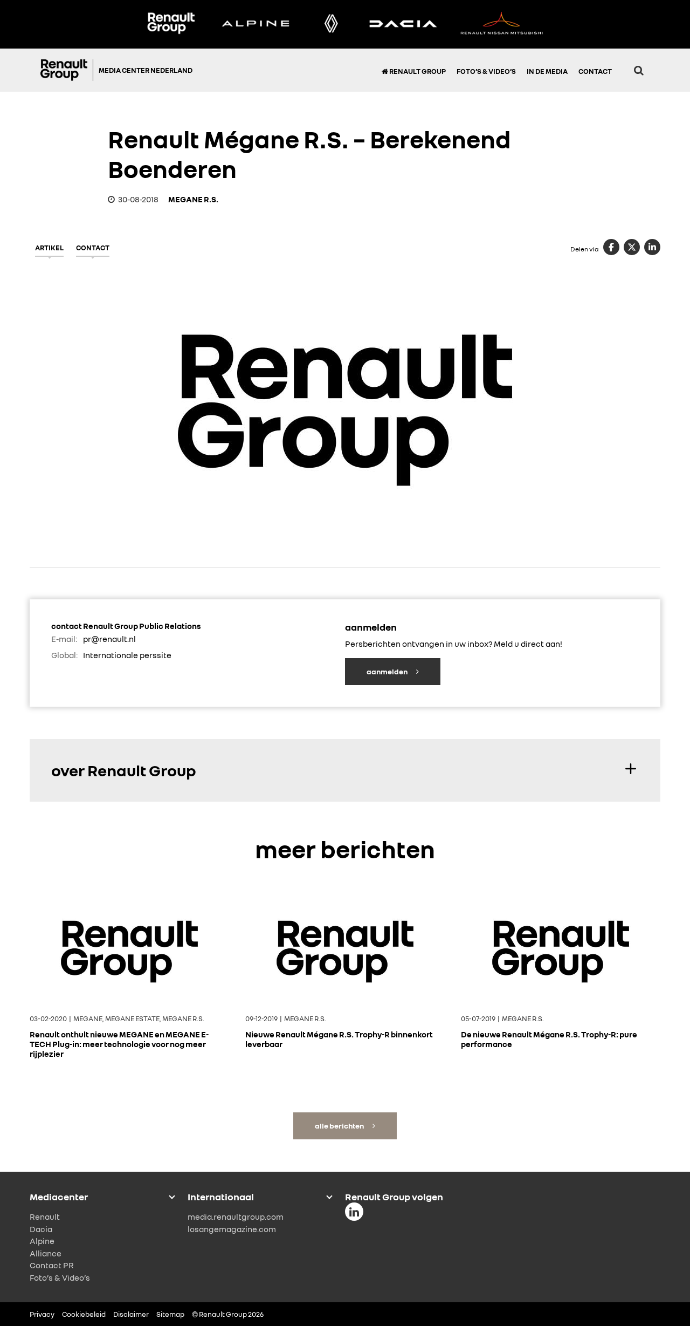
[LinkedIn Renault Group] (354, 1211)
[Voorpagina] (66, 70)
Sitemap (170, 1314)
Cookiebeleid (84, 1314)
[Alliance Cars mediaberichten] (501, 24)
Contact (595, 71)
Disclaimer (131, 1314)
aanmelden (388, 671)
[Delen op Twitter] (632, 247)
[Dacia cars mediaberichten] (403, 24)
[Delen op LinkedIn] (652, 247)
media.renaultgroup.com (236, 1216)
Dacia (41, 1229)
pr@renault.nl (109, 639)
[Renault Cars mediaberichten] (331, 24)
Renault (45, 1216)
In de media (547, 71)
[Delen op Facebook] (611, 247)
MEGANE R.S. (193, 199)
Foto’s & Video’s (486, 71)
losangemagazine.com (232, 1229)
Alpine (42, 1241)
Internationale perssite (127, 655)
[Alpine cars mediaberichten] (255, 24)
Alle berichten (340, 1125)
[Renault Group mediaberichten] (171, 24)
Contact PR (52, 1265)
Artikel (49, 247)
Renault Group (417, 71)
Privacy (42, 1314)
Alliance (45, 1253)
